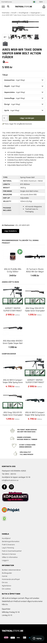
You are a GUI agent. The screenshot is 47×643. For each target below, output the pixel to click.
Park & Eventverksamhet (12, 551)
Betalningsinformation (10, 541)
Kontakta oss (6, 1)
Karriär (4, 576)
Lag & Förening (8, 547)
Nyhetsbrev (6, 585)
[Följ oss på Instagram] (11, 486)
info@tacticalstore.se (10, 480)
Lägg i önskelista (10, 231)
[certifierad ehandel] (4, 518)
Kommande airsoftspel (11, 579)
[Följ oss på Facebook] (4, 486)
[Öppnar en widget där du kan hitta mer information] (37, 638)
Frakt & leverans (8, 544)
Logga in (5, 560)
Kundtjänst (6, 538)
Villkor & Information (10, 557)
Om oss (5, 582)
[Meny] (3, 7)
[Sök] (8, 7)
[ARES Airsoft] (5, 61)
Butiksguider (7, 573)
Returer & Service (9, 554)
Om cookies (6, 588)
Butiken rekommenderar (11, 569)
